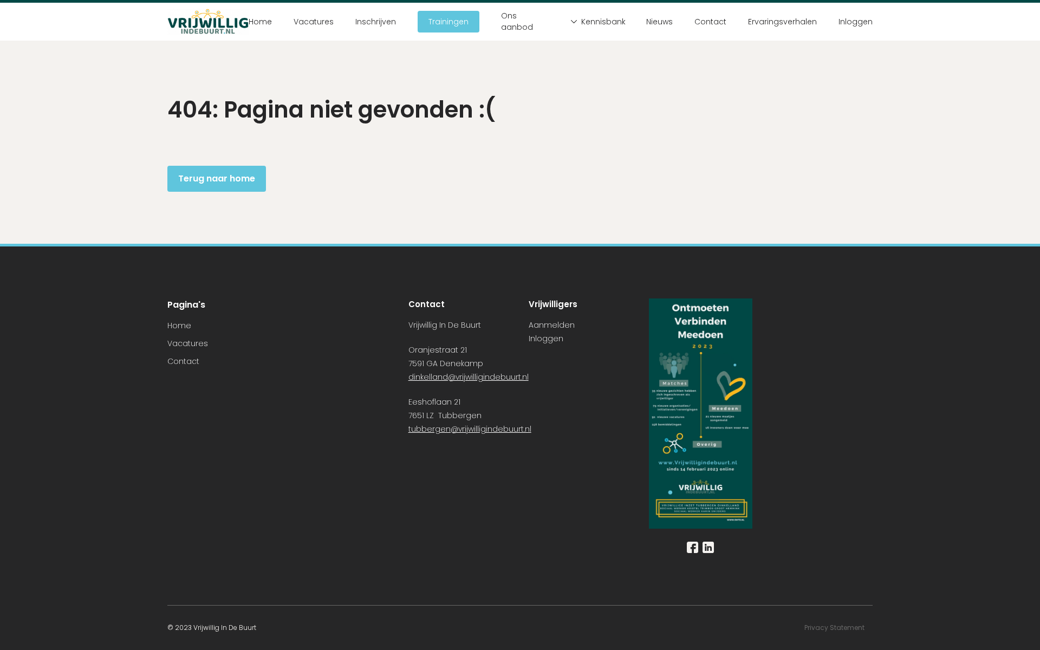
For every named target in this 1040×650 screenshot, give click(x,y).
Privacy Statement (835, 627)
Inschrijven (375, 21)
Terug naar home (216, 178)
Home (260, 21)
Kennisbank (603, 21)
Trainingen (448, 21)
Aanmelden (552, 325)
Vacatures (314, 21)
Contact (710, 21)
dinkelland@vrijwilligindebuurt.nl (468, 377)
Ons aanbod (517, 21)
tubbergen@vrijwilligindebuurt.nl (469, 429)
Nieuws (659, 21)
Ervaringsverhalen (782, 21)
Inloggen (855, 21)
